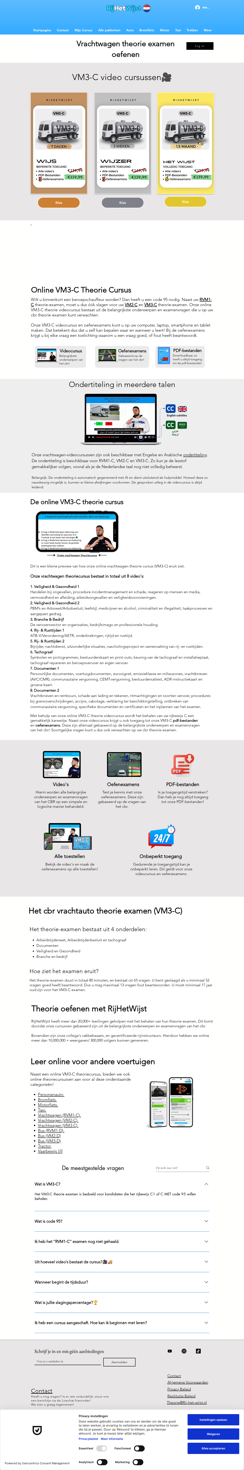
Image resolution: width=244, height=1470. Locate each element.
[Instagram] (184, 1351)
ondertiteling (195, 454)
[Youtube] (169, 1351)
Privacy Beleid (179, 1389)
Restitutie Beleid (181, 1396)
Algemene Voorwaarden (187, 1382)
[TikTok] (198, 1351)
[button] (123, 556)
